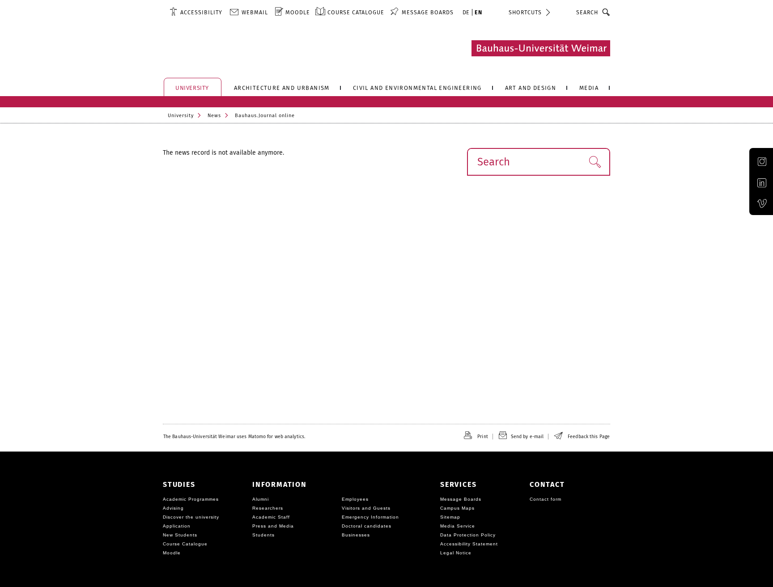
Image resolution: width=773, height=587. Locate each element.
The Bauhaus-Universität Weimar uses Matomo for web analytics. (234, 436)
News (214, 115)
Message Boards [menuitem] (428, 12)
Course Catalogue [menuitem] (355, 12)
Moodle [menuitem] (297, 12)
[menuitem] (196, 12)
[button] (594, 162)
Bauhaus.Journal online (265, 115)
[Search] (606, 12)
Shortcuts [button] (525, 12)
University (181, 115)
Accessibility (201, 12)
